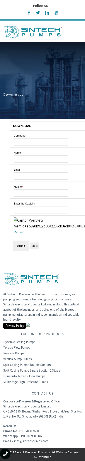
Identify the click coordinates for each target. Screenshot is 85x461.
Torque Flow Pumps (16, 347)
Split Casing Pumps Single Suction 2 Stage (31, 370)
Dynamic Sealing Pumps (19, 342)
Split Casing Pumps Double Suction (27, 365)
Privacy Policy (14, 326)
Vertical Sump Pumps (17, 359)
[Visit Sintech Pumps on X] (37, 12)
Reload (19, 232)
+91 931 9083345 (31, 436)
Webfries (45, 457)
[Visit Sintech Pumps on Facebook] (28, 12)
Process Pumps (13, 353)
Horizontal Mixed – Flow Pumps (24, 376)
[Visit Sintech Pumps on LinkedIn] (47, 12)
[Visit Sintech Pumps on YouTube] (56, 12)
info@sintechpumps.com (31, 441)
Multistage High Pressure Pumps (25, 382)
